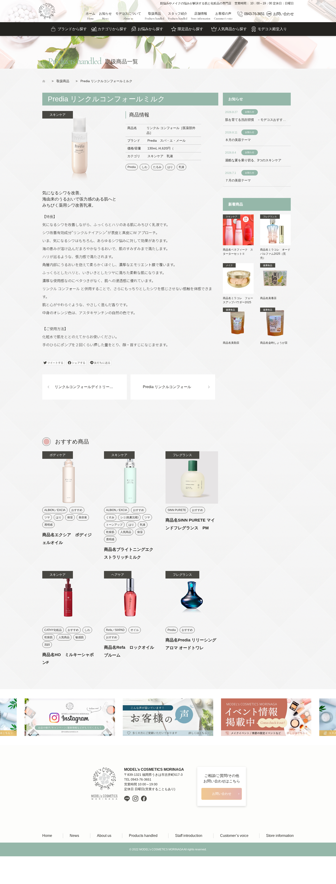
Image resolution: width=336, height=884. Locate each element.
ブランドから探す (72, 29)
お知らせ (105, 16)
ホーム (90, 16)
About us (104, 836)
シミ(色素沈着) (129, 517)
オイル (135, 630)
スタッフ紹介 (177, 16)
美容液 (83, 517)
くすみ (110, 517)
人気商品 (125, 532)
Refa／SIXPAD (115, 630)
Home (47, 836)
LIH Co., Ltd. (175, 863)
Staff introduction (188, 836)
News (74, 836)
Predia (132, 167)
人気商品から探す (232, 29)
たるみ (157, 167)
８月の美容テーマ (238, 140)
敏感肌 (79, 637)
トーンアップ (114, 524)
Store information (280, 836)
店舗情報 (200, 16)
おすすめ (76, 510)
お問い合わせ (283, 14)
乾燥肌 (110, 532)
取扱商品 (154, 16)
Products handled (143, 836)
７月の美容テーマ (238, 180)
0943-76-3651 (254, 14)
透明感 (48, 524)
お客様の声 (223, 16)
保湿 (70, 517)
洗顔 (47, 644)
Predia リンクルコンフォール (167, 387)
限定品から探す (190, 29)
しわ (144, 167)
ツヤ (47, 517)
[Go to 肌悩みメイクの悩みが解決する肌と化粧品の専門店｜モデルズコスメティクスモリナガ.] (45, 81)
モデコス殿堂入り (272, 29)
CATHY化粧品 (53, 630)
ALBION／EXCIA (54, 510)
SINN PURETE (177, 510)
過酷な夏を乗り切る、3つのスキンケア (253, 160)
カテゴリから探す (112, 29)
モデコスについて (128, 16)
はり (170, 167)
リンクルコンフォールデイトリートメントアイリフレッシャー (91, 387)
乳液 (181, 167)
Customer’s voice (234, 836)
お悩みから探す (150, 29)
